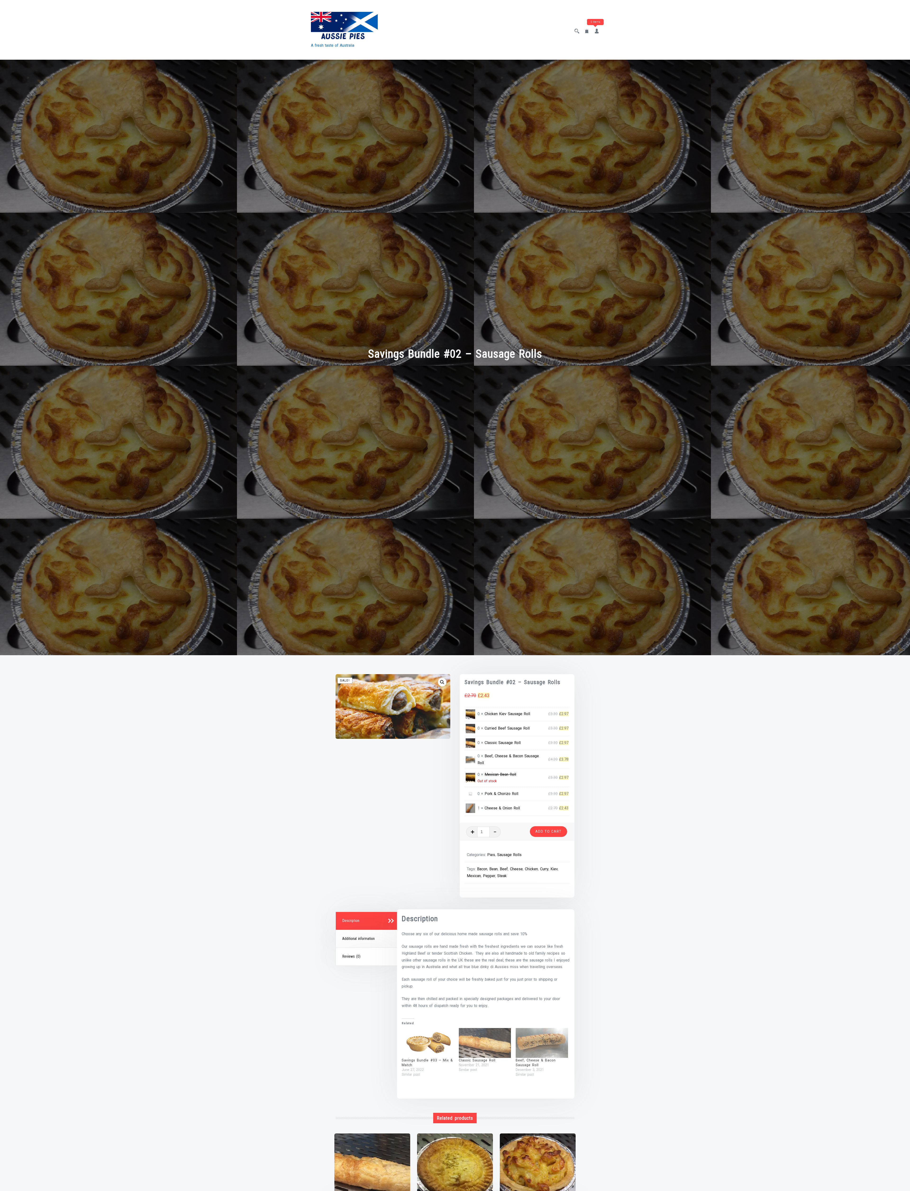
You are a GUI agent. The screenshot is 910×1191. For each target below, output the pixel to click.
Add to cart (548, 831)
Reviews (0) (351, 956)
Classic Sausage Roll (503, 742)
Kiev (554, 869)
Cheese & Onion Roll (502, 808)
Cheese (516, 869)
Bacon (482, 869)
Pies (491, 855)
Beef (504, 869)
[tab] (367, 921)
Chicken (531, 869)
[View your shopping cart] (586, 31)
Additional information (358, 938)
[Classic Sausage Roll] (485, 1043)
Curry (544, 869)
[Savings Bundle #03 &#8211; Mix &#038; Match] (428, 1043)
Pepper (489, 876)
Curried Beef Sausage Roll (507, 728)
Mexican (474, 876)
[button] (442, 682)
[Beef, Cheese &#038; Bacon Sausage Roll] (542, 1043)
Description (350, 920)
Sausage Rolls (509, 855)
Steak (502, 876)
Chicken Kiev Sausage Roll (507, 714)
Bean (493, 869)
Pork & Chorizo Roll (501, 793)
